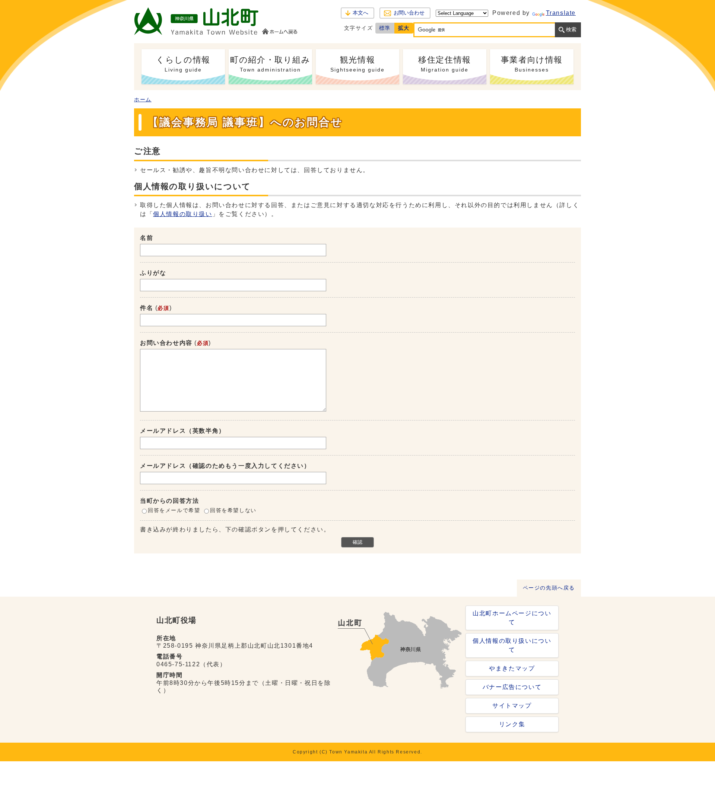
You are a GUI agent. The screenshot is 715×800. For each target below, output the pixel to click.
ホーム (143, 99)
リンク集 (512, 724)
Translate (561, 13)
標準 (385, 28)
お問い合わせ (409, 13)
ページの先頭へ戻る (549, 588)
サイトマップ (512, 705)
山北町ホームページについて (512, 617)
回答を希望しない (233, 510)
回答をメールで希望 (174, 510)
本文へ (360, 13)
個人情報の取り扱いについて (512, 645)
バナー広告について (512, 687)
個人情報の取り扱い (182, 214)
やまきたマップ (512, 668)
